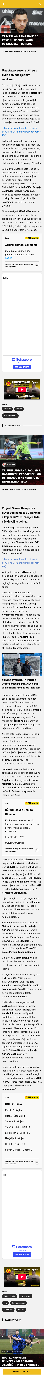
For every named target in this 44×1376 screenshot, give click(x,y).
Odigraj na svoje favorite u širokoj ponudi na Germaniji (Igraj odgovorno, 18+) (21, 131)
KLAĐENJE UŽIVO (14, 837)
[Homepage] (40, 4)
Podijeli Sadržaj (20, 1372)
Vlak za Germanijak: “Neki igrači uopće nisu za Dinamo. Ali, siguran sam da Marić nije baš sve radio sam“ (21, 683)
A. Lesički (11, 465)
